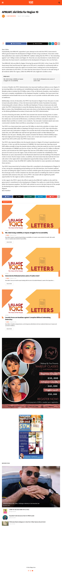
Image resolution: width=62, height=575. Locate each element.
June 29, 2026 (12, 523)
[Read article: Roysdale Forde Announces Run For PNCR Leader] (5, 517)
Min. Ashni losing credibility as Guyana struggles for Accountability (26, 233)
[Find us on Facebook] (28, 571)
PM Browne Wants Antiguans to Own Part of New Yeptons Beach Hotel (27, 522)
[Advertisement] (31, 29)
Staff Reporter (11, 16)
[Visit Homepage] (31, 2)
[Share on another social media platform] (58, 43)
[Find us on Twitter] (30, 571)
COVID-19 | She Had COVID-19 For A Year (19, 509)
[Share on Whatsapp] (50, 43)
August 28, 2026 (13, 235)
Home (3, 8)
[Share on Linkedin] (53, 43)
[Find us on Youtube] (32, 571)
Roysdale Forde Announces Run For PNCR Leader (21, 515)
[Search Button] (59, 2)
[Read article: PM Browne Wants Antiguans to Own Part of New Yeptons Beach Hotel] (5, 523)
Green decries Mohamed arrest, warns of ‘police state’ (22, 276)
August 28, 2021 (13, 511)
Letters (7, 8)
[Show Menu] (2, 2)
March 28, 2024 (13, 517)
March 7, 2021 (21, 16)
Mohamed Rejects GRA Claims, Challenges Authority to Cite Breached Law (21, 503)
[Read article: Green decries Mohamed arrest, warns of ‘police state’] (31, 262)
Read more (10, 242)
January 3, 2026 (7, 505)
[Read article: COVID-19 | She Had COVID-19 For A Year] (5, 511)
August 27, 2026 (13, 278)
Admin (7, 235)
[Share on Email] (55, 43)
